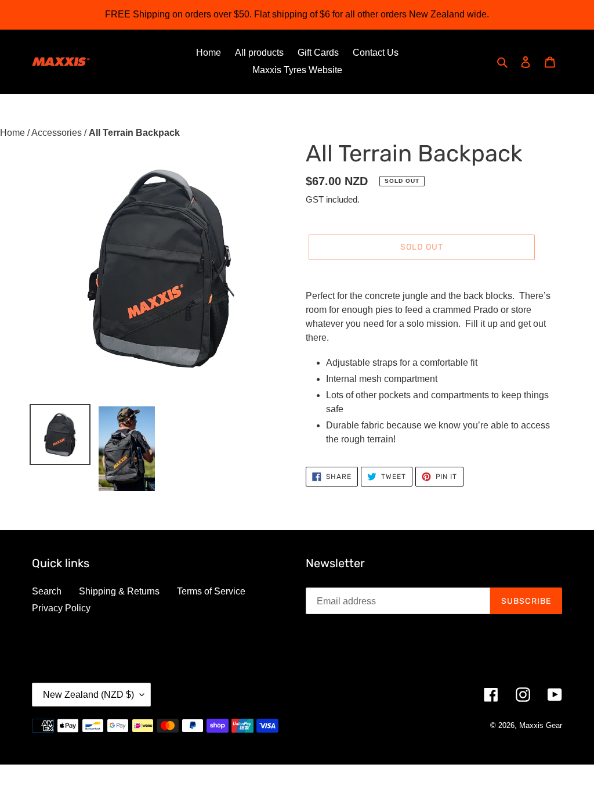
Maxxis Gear (540, 725)
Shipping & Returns (119, 591)
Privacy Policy (61, 608)
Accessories (57, 133)
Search (46, 591)
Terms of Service (211, 591)
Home (13, 133)
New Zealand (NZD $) (88, 695)
